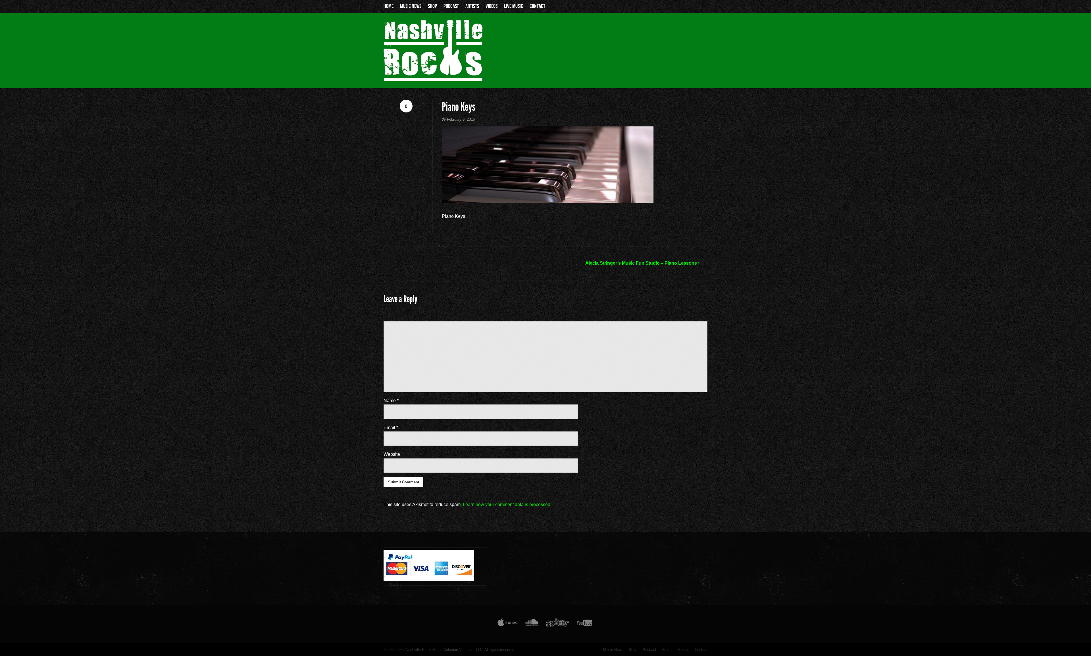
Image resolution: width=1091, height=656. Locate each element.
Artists (472, 6)
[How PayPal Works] (429, 579)
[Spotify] (557, 624)
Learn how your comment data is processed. (507, 504)
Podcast (451, 6)
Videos (491, 6)
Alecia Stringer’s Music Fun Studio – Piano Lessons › (642, 263)
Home (388, 6)
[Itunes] (507, 624)
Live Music (513, 6)
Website (392, 454)
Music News (410, 6)
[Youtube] (585, 624)
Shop (432, 6)
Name (391, 400)
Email (391, 427)
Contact (537, 6)
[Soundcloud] (531, 624)
